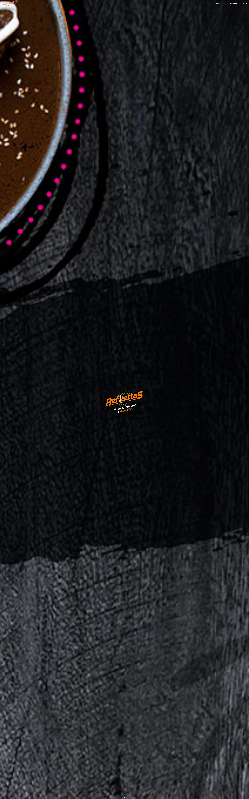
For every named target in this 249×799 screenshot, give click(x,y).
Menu (223, 3)
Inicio (217, 3)
